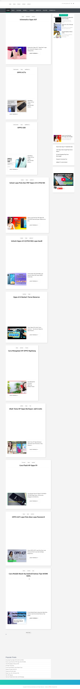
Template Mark (54, 686)
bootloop (24, 294)
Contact (29, 4)
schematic (28, 16)
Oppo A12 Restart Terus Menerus (26, 297)
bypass (22, 179)
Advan (24, 570)
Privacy (18, 4)
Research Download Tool (61, 159)
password (32, 179)
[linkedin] (68, 3)
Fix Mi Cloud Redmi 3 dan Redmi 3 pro (14, 667)
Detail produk (15, 69)
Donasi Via (52, 10)
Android (28, 570)
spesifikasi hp (27, 69)
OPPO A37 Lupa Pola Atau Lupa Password (28, 517)
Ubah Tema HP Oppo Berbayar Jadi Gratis (25, 409)
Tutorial (26, 347)
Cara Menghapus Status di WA (12, 663)
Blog (13, 10)
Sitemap (23, 4)
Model (25, 10)
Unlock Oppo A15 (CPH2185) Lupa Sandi (26, 241)
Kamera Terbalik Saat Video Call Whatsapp (15, 676)
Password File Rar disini (11, 671)
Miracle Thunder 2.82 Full (11, 669)
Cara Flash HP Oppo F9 (28, 465)
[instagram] (71, 3)
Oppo (23, 16)
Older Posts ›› (28, 632)
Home (10, 4)
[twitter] (64, 3)
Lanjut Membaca (33, 53)
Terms (14, 4)
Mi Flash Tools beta (10, 665)
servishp (33, 16)
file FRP (45, 10)
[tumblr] (69, 3)
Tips (30, 405)
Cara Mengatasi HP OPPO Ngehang (22, 351)
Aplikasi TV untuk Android (61, 162)
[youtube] (66, 3)
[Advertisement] (28, 33)
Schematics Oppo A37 (28, 19)
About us (38, 10)
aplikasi (21, 405)
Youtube (18, 10)
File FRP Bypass (9, 675)
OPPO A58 (21, 128)
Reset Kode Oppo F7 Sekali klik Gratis (64, 146)
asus (33, 570)
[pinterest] (73, 3)
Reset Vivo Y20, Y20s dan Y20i (12, 673)
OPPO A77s (21, 72)
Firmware (23, 462)
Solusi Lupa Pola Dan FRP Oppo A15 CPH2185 (27, 183)
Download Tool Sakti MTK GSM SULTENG (15, 660)
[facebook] (62, 3)
